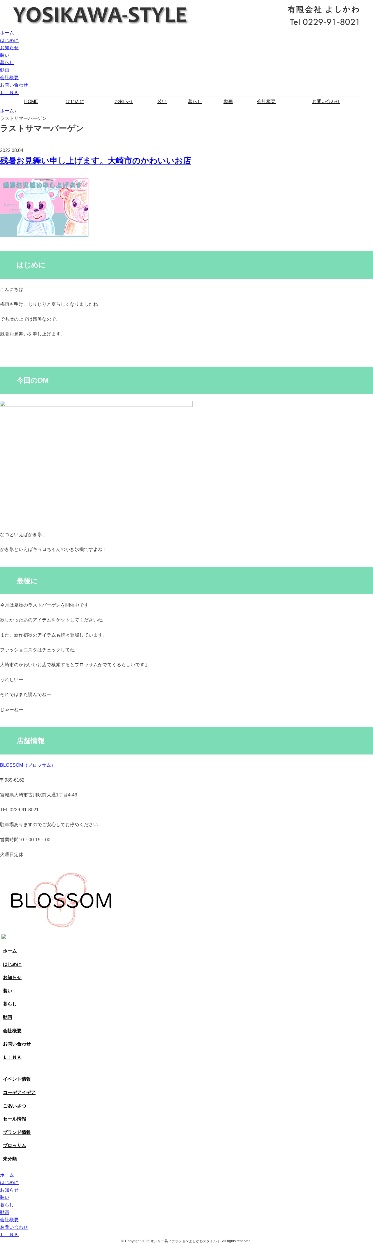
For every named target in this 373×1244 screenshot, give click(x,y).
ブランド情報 (17, 1132)
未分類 (10, 1158)
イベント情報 (17, 1079)
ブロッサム (14, 1145)
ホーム (7, 32)
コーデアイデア (19, 1092)
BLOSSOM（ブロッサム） (28, 765)
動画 (4, 70)
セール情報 (14, 1118)
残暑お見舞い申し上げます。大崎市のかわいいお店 (95, 160)
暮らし (7, 62)
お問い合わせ (14, 84)
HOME (31, 101)
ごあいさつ (14, 1105)
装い (4, 55)
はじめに (9, 40)
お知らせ (9, 47)
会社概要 (9, 77)
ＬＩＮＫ (9, 92)
